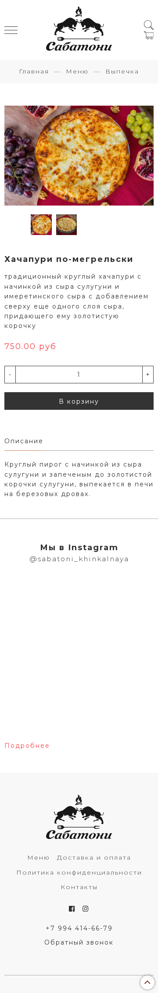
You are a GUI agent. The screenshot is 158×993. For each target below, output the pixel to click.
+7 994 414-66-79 (79, 928)
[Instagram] (86, 909)
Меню (77, 71)
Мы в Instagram (79, 547)
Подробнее (27, 746)
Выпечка (122, 71)
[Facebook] (72, 909)
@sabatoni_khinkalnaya (79, 559)
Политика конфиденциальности (79, 872)
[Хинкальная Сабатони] (79, 30)
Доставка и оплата (94, 857)
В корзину (79, 401)
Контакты (79, 887)
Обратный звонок (79, 942)
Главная (34, 71)
